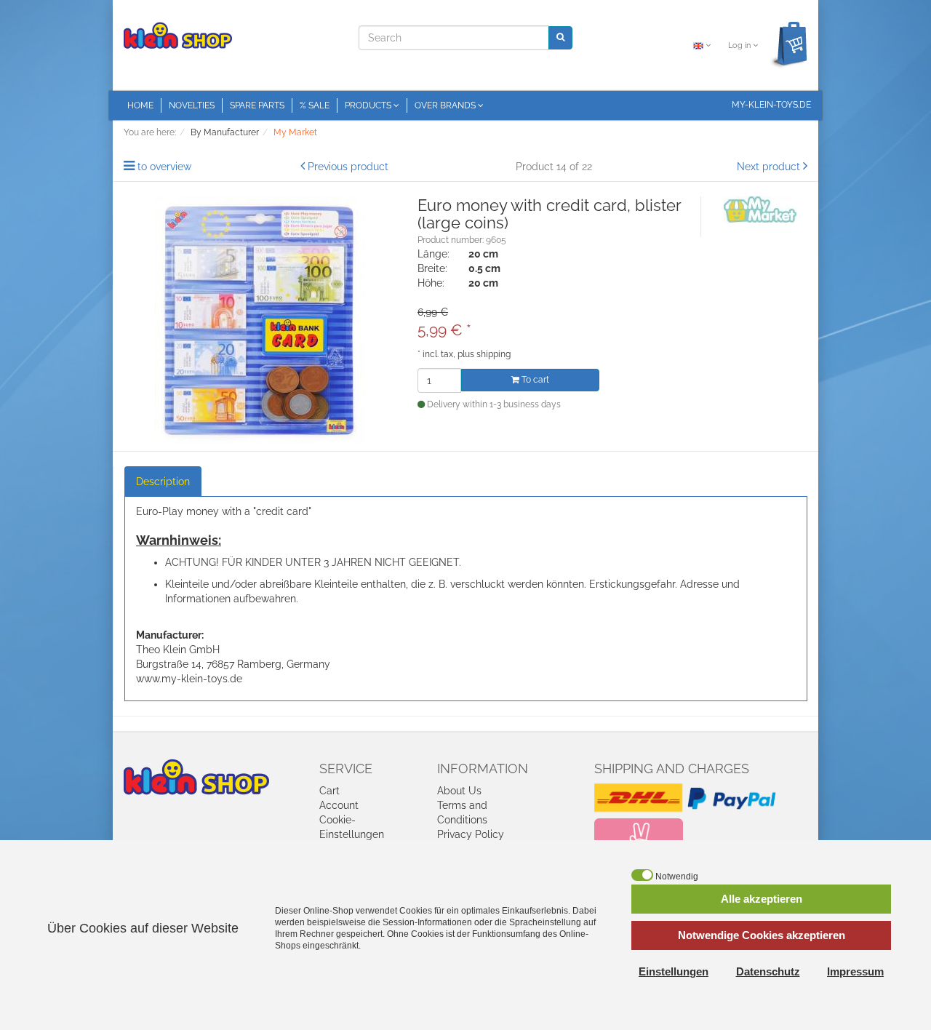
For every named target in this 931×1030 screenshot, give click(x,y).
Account (339, 805)
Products (369, 105)
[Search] (560, 37)
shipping (493, 354)
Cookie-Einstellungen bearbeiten (351, 834)
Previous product (348, 166)
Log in (740, 45)
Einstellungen (673, 971)
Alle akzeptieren (761, 899)
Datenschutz (768, 971)
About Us (459, 791)
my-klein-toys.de (771, 105)
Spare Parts (257, 105)
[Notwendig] (642, 875)
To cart (534, 380)
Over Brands (446, 105)
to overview (164, 166)
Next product (768, 166)
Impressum (855, 971)
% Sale (314, 105)
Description (163, 481)
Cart (329, 791)
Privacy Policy (470, 834)
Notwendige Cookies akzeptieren (761, 935)
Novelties (192, 105)
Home (140, 105)
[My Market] (760, 209)
